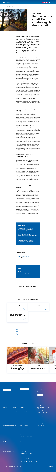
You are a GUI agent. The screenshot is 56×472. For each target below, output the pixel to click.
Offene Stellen (23, 407)
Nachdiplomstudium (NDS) (42, 412)
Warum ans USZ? (6, 445)
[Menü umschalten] (52, 2)
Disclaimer (10, 466)
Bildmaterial (22, 434)
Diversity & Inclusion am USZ (8, 427)
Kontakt (40, 394)
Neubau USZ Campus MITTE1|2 (26, 453)
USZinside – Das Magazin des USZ (26, 436)
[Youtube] (29, 461)
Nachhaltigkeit (5, 429)
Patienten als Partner (41, 425)
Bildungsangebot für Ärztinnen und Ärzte (44, 408)
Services (4, 444)
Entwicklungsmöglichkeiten (25, 411)
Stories (21, 429)
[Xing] (24, 461)
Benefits (21, 409)
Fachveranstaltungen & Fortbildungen (10, 411)
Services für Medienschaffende (26, 431)
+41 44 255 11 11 (42, 391)
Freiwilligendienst (23, 414)
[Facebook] (19, 461)
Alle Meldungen (6, 6)
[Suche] (49, 2)
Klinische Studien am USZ (42, 427)
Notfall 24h (45, 2)
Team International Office (8, 449)
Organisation (5, 431)
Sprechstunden (6, 409)
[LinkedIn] (26, 461)
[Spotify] (36, 461)
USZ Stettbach (23, 449)
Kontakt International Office (8, 451)
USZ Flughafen (23, 445)
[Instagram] (31, 461)
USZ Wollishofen (23, 451)
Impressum (5, 466)
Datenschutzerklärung (18, 466)
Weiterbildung (40, 416)
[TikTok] (34, 461)
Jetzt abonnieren (24, 388)
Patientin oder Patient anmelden (9, 407)
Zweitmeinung (5, 447)
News (21, 427)
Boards (4, 413)
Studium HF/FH (40, 410)
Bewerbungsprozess (24, 413)
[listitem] (17, 307)
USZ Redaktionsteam (25, 334)
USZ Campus (22, 444)
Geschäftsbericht (6, 432)
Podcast (21, 432)
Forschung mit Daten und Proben (43, 429)
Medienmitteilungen (24, 425)
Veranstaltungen (40, 417)
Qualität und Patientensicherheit (9, 425)
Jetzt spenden (7, 389)
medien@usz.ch (25, 275)
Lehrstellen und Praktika (42, 414)
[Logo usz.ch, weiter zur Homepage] (6, 2)
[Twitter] (21, 461)
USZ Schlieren (22, 447)
